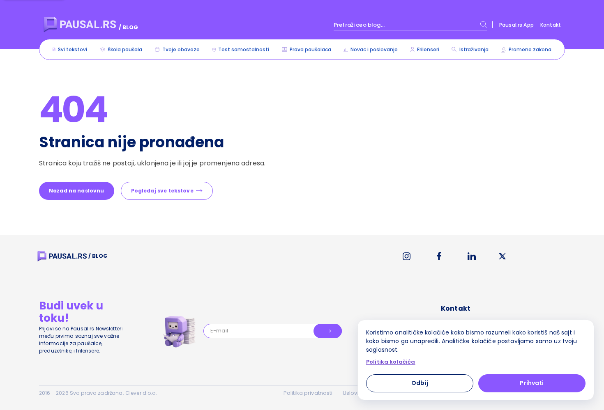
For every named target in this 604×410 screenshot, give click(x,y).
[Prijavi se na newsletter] (328, 331)
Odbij (419, 383)
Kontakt (550, 25)
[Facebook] (439, 256)
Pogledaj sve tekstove (162, 190)
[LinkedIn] (472, 256)
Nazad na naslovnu (76, 190)
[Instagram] (406, 256)
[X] (502, 256)
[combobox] (410, 24)
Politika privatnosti (308, 393)
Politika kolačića (390, 362)
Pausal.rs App (516, 25)
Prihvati (532, 383)
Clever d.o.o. (141, 392)
